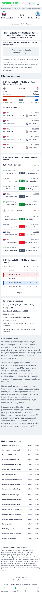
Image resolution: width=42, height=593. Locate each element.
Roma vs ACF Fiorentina (10, 455)
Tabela (28, 24)
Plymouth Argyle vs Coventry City (13, 519)
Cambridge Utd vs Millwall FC (12, 509)
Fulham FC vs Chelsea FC (10, 460)
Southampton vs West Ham (11, 504)
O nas (6, 585)
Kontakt (12, 585)
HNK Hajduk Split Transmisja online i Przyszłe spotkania (18, 324)
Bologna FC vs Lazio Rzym (10, 445)
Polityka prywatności (23, 585)
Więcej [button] (19, 292)
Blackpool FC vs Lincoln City (11, 484)
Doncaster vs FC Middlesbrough (12, 479)
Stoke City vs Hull (8, 529)
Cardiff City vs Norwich (9, 474)
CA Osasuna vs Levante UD (11, 450)
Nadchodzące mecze (10, 441)
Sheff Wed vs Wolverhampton (11, 499)
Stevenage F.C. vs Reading (11, 489)
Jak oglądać (15, 24)
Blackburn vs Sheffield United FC (13, 514)
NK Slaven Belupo (34, 92)
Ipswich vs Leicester (9, 538)
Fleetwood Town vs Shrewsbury (12, 534)
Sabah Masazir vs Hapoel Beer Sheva (13, 469)
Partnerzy (34, 585)
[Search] (23, 3)
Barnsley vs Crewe (8, 524)
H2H (23, 24)
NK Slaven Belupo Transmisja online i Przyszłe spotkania (19, 330)
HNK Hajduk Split (6, 92)
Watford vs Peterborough (10, 495)
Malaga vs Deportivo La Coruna (12, 464)
